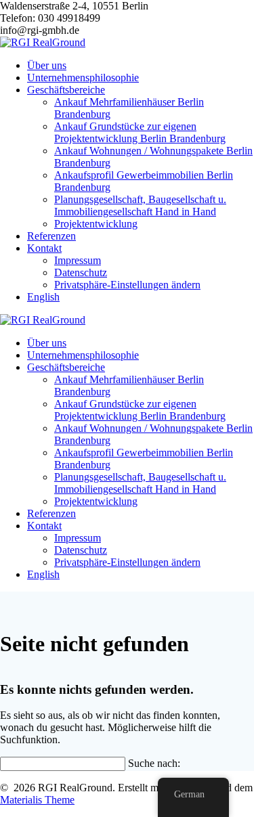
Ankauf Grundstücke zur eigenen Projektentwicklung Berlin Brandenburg (140, 132)
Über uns (46, 65)
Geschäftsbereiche (66, 89)
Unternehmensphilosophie (83, 77)
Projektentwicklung (95, 223)
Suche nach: (154, 763)
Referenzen (51, 236)
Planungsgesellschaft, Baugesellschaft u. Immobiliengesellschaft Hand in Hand (140, 205)
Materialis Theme (37, 799)
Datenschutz (80, 272)
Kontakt (44, 248)
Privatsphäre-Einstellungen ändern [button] (127, 284)
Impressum (77, 260)
